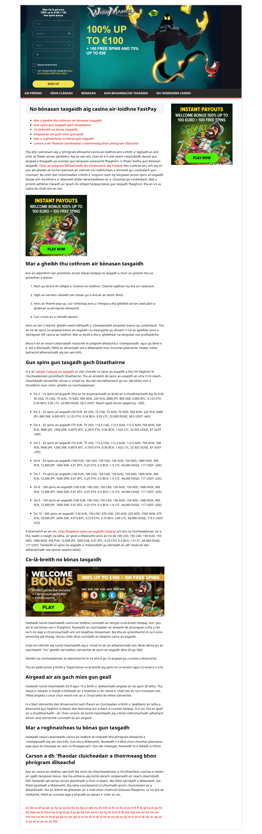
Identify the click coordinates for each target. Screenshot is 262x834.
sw (117, 817)
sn (87, 817)
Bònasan (88, 93)
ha (28, 812)
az (61, 808)
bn (73, 808)
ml (143, 812)
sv (122, 817)
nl (125, 808)
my (33, 817)
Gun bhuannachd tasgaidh (126, 93)
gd (75, 817)
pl (54, 817)
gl (145, 808)
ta (129, 817)
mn (28, 817)
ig (61, 812)
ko (97, 812)
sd (91, 817)
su (113, 817)
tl (132, 808)
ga (68, 812)
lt (120, 812)
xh (35, 821)
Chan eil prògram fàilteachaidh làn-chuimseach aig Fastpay (81, 166)
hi (42, 812)
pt (58, 817)
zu (47, 821)
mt (148, 812)
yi (38, 821)
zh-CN (103, 808)
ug (156, 817)
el (153, 808)
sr (79, 817)
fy (141, 808)
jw (79, 812)
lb (123, 812)
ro (66, 817)
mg (133, 812)
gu (157, 808)
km (88, 812)
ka (149, 808)
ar (53, 808)
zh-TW (53, 821)
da (121, 808)
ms (138, 812)
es (109, 817)
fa (51, 817)
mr (157, 812)
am (48, 808)
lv (117, 812)
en (28, 808)
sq (44, 808)
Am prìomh (33, 93)
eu (65, 808)
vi (27, 821)
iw (39, 812)
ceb (91, 808)
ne (38, 817)
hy (57, 808)
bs (78, 808)
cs (117, 808)
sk (98, 817)
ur (152, 817)
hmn (48, 812)
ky (106, 812)
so (105, 817)
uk (148, 817)
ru (36, 808)
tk (144, 817)
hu (54, 812)
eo (129, 808)
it (71, 812)
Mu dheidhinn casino (173, 93)
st (83, 817)
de (32, 808)
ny (96, 808)
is (57, 812)
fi (135, 808)
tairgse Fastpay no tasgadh (55, 371)
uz (160, 817)
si (94, 817)
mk (127, 812)
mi (152, 812)
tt (133, 817)
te (136, 817)
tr (140, 817)
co (110, 808)
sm (70, 817)
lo (110, 812)
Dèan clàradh (61, 93)
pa (62, 817)
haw (33, 812)
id (64, 812)
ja (75, 812)
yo (42, 821)
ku (102, 812)
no (43, 817)
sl (101, 817)
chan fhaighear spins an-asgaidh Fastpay (87, 531)
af (40, 808)
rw (93, 812)
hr (114, 808)
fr (138, 808)
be (69, 808)
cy (31, 821)
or (47, 817)
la (113, 812)
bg (82, 808)
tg (126, 817)
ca (86, 808)
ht (160, 808)
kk (83, 812)
